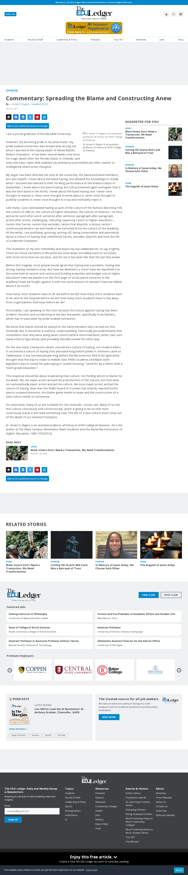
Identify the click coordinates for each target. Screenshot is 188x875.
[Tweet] (30, 117)
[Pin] (37, 117)
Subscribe (10, 14)
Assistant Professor (109, 627)
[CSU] (115, 670)
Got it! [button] (179, 870)
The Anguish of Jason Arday (141, 186)
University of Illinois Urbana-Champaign (120, 631)
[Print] (8, 117)
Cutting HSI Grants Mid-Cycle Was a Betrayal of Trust (142, 151)
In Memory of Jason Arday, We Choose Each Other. (143, 170)
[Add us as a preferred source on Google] (44, 117)
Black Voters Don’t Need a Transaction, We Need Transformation (72, 450)
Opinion (12, 90)
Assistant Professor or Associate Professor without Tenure (44, 641)
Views (34, 446)
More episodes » (18, 729)
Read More (109, 717)
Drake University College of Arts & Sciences (32, 631)
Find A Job (148, 594)
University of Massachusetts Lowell (28, 618)
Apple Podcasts (19, 735)
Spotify (48, 735)
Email (7, 806)
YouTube (61, 735)
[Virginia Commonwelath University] (74, 670)
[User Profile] (166, 14)
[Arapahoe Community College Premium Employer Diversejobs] (32, 670)
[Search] (173, 14)
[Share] (16, 117)
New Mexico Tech (107, 618)
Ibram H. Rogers (20, 104)
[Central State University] (156, 670)
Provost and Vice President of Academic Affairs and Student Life (136, 614)
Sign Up (13, 819)
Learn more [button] (91, 870)
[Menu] (180, 14)
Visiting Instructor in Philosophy (28, 614)
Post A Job (171, 594)
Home (128, 183)
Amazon (35, 735)
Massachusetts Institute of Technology (30, 645)
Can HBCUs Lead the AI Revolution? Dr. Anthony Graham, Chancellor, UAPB (59, 710)
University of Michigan (110, 645)
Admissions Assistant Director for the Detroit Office (128, 641)
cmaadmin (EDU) (39, 104)
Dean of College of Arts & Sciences (29, 627)
